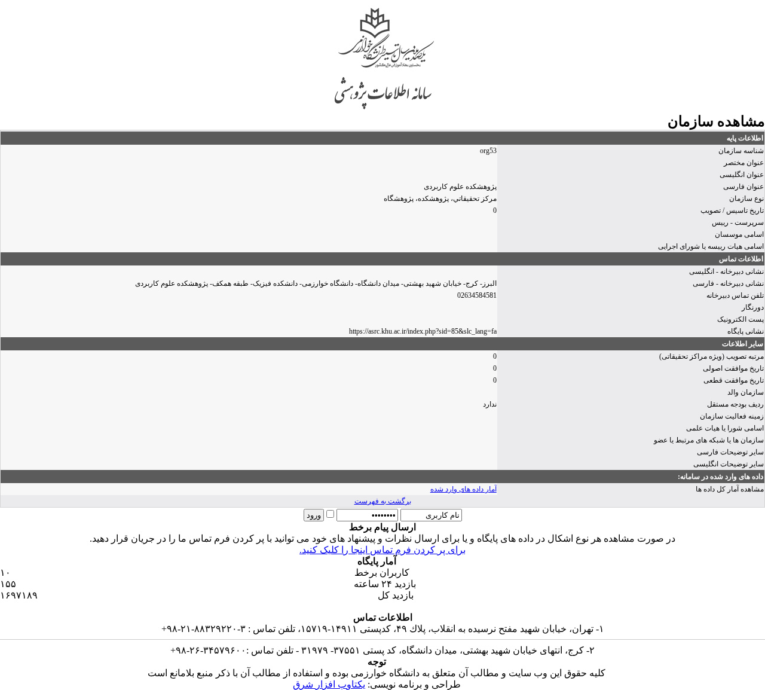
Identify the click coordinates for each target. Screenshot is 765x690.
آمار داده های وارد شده (463, 489)
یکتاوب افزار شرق (329, 684)
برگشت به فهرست (382, 501)
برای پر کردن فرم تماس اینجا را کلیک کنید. (382, 550)
